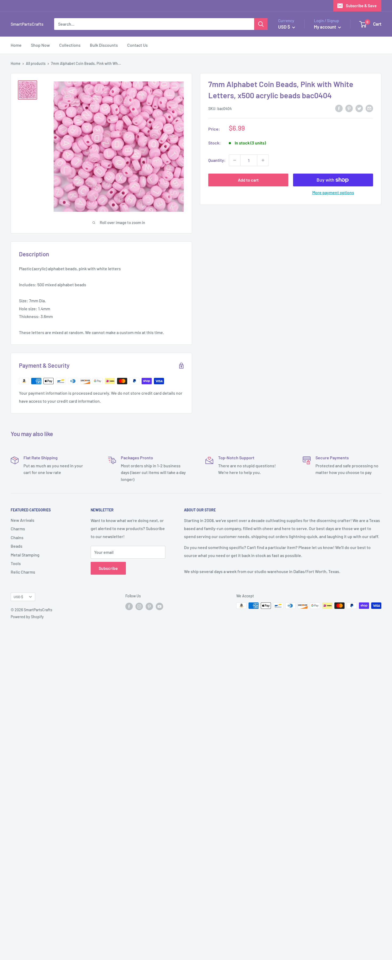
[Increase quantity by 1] (263, 160)
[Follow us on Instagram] (139, 606)
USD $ (18, 596)
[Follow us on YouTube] (159, 606)
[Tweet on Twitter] (359, 108)
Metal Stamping (25, 554)
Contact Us (137, 45)
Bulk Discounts (104, 45)
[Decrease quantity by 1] (234, 160)
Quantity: (217, 160)
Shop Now (40, 45)
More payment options (333, 192)
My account (325, 26)
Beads (16, 545)
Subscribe (108, 568)
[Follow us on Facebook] (129, 606)
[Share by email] (369, 108)
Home (16, 45)
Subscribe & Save (361, 5)
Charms (18, 528)
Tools (16, 563)
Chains (17, 537)
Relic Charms (23, 571)
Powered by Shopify (27, 616)
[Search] (260, 24)
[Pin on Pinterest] (349, 108)
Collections (70, 45)
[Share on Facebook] (339, 108)
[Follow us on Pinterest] (149, 606)
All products (36, 63)
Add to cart (248, 179)
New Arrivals (22, 520)
